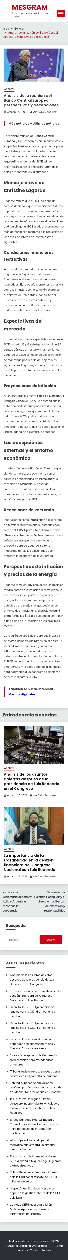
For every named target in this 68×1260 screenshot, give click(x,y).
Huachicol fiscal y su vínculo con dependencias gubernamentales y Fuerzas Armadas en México (32, 1043)
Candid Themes (40, 1250)
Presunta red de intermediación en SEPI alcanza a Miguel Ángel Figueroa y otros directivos (35, 1160)
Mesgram (30, 7)
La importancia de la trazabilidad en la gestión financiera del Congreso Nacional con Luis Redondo (29, 862)
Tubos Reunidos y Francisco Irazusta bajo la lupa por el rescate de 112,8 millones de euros (34, 1176)
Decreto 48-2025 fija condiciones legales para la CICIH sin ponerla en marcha (33, 1011)
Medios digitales (22, 694)
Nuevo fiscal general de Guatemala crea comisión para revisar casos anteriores (33, 1059)
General (9, 89)
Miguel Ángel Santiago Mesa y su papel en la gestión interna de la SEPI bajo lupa (35, 1192)
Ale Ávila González (45, 112)
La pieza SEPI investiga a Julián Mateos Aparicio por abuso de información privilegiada (31, 1209)
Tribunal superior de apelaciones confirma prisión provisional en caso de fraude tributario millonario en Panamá (36, 1087)
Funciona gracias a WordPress (27, 1245)
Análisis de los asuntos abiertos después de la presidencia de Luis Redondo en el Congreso (31, 781)
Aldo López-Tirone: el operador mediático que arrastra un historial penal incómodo (32, 1144)
